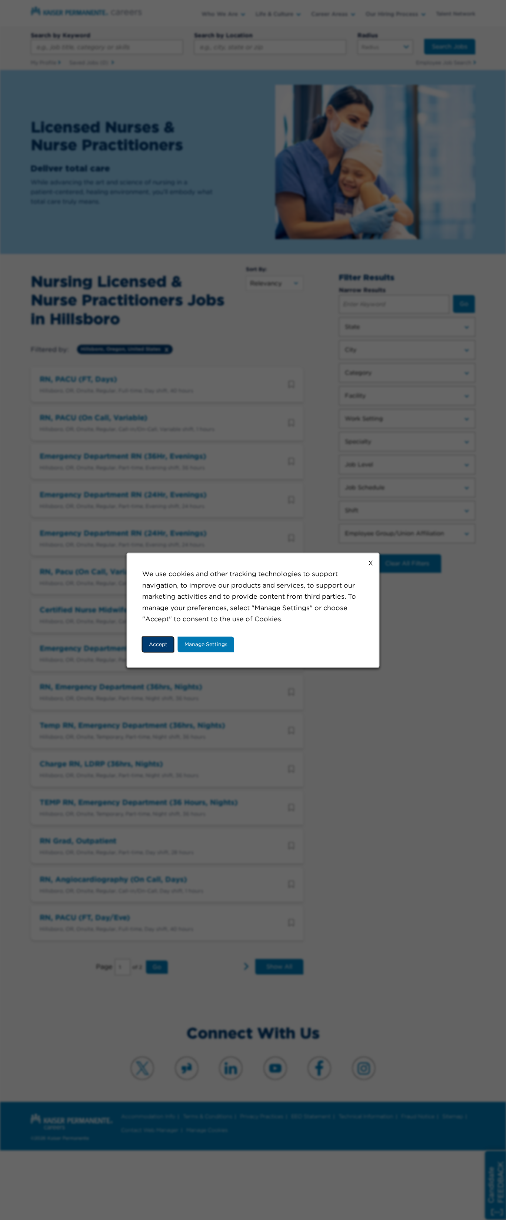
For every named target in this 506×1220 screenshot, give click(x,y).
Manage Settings (205, 644)
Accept (158, 644)
